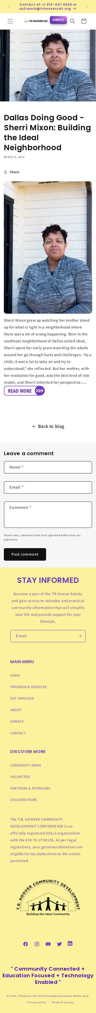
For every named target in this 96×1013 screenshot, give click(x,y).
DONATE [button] (58, 20)
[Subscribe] (79, 636)
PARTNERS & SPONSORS (30, 788)
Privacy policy (36, 1002)
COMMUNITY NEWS (25, 765)
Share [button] (14, 172)
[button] (10, 21)
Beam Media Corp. (77, 996)
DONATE (17, 721)
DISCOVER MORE (23, 799)
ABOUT (16, 710)
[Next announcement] (86, 6)
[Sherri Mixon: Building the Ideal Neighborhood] (24, 395)
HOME (15, 675)
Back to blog (51, 426)
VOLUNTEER (20, 776)
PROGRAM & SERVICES (28, 687)
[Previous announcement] (9, 6)
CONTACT (18, 733)
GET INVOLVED (22, 698)
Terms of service (62, 1002)
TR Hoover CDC (28, 996)
